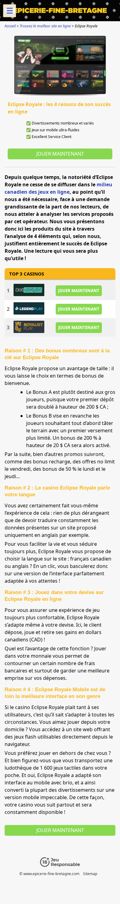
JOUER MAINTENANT (78, 290)
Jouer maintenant (60, 153)
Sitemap (90, 873)
